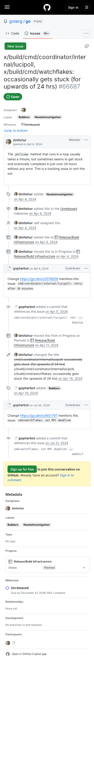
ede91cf (77, 454)
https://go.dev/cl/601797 (38, 415)
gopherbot (21, 268)
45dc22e (77, 322)
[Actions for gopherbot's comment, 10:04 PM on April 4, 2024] (86, 268)
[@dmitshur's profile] (8, 141)
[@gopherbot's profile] (8, 268)
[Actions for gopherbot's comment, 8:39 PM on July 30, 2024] (86, 405)
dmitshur (19, 140)
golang (15, 21)
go (28, 21)
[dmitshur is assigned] (23, 110)
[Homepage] (47, 7)
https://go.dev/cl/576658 (39, 279)
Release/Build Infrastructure (34, 256)
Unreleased (68, 208)
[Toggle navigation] (7, 7)
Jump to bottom (16, 130)
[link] (23, 194)
